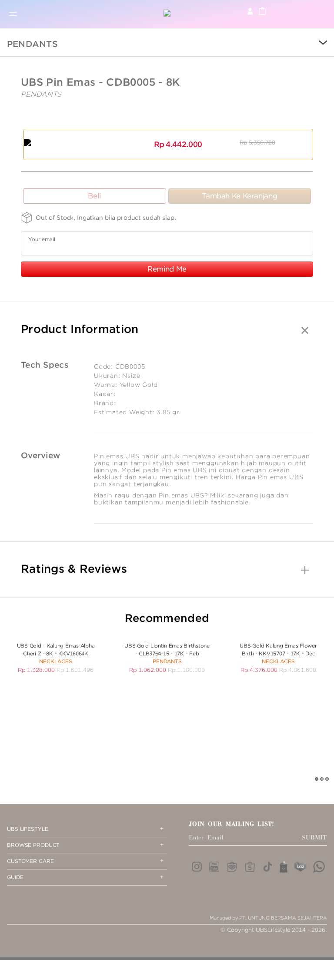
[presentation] (316, 43)
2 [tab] (322, 779)
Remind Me (167, 269)
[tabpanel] (55, 653)
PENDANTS (32, 44)
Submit (314, 838)
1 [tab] (317, 779)
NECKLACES (55, 661)
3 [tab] (327, 779)
